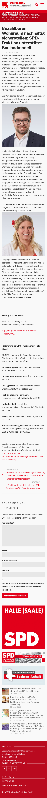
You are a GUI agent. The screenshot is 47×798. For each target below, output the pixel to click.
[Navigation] (42, 5)
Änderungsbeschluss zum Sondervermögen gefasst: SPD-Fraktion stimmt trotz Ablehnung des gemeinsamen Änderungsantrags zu (26, 714)
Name (5, 551)
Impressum (8, 781)
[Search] (36, 5)
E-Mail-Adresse (9, 560)
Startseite (8, 777)
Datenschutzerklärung (15, 785)
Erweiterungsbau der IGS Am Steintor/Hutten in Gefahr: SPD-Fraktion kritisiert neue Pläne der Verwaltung (24, 701)
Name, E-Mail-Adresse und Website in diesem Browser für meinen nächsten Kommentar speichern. (23, 586)
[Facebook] (4, 768)
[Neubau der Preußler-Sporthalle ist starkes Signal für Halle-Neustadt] (5, 691)
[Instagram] (9, 768)
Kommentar (8, 523)
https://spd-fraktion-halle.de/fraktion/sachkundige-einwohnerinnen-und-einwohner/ (23, 456)
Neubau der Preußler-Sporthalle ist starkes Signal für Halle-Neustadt (25, 690)
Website (5, 570)
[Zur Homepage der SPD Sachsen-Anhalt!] (23, 675)
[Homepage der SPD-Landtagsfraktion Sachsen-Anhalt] (23, 657)
